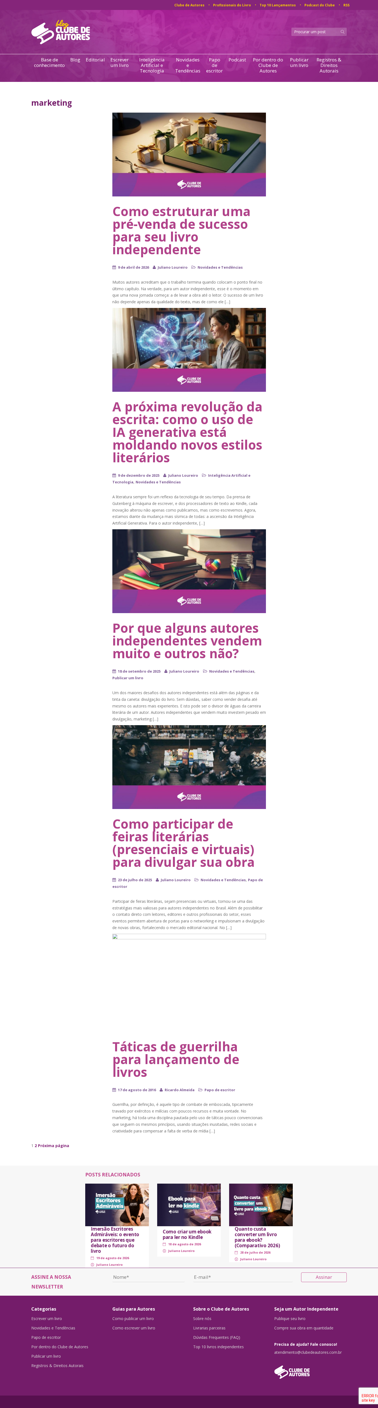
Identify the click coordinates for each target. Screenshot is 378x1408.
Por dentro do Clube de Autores (268, 65)
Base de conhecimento (49, 62)
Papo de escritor (214, 65)
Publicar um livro (299, 62)
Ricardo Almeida (180, 1089)
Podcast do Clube (319, 5)
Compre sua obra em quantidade (303, 1328)
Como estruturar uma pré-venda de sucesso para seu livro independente (181, 230)
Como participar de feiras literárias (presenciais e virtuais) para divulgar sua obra (183, 842)
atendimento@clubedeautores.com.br (308, 1352)
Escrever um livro (119, 62)
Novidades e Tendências (187, 65)
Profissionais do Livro (232, 5)
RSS (346, 5)
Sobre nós (202, 1319)
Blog (75, 60)
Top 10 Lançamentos (278, 5)
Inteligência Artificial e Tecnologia (152, 65)
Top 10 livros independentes (218, 1347)
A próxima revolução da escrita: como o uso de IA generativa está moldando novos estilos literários (187, 432)
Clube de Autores (189, 5)
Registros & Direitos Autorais (329, 65)
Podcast (237, 60)
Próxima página (53, 1145)
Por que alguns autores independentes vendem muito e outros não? (187, 640)
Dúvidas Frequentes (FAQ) (216, 1337)
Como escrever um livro (133, 1328)
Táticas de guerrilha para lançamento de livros (175, 1059)
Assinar (324, 1277)
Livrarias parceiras (209, 1328)
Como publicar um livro (133, 1319)
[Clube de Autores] (310, 1369)
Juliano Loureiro (173, 267)
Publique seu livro (289, 1319)
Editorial (95, 60)
